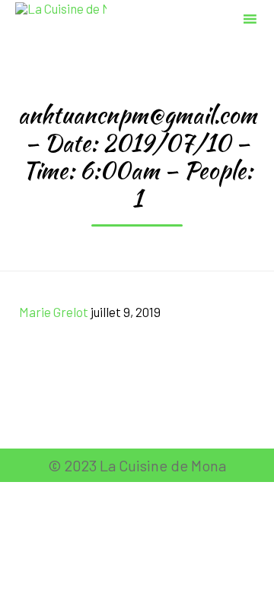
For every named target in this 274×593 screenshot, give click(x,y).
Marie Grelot (53, 311)
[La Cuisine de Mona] (61, 17)
